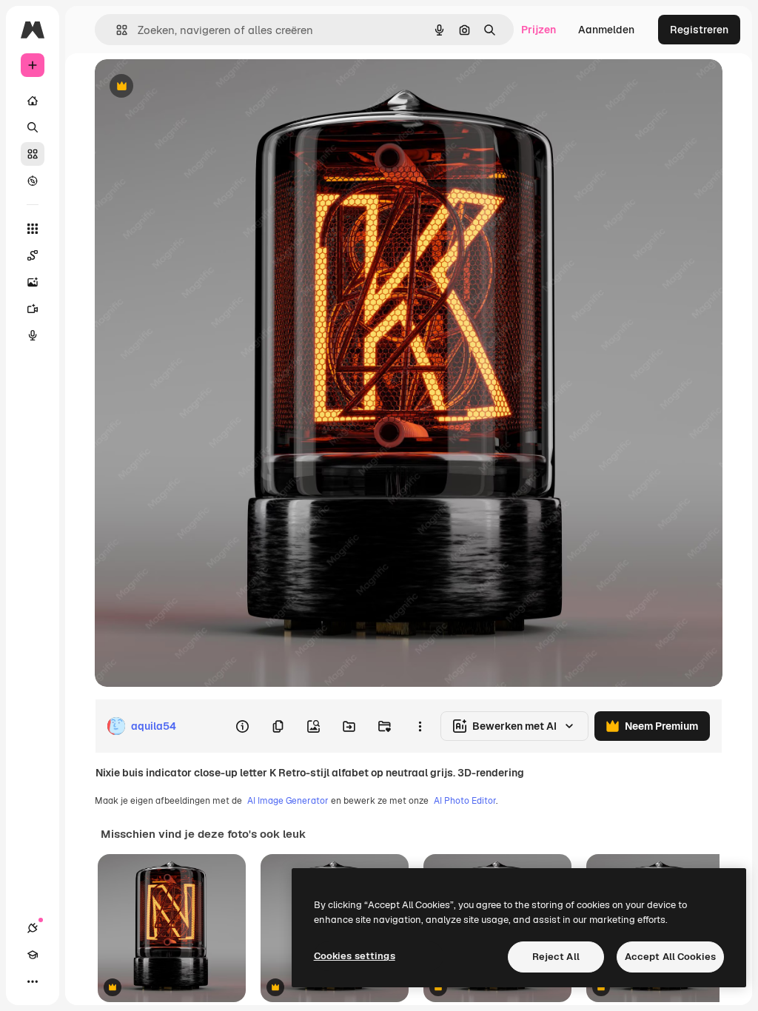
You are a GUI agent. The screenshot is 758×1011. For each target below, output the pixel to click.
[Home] (32, 100)
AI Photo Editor (465, 801)
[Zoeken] (32, 127)
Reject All (556, 956)
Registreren (699, 29)
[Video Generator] (32, 308)
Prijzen (538, 29)
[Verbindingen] (32, 928)
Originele (192, 87)
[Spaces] (32, 255)
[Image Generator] (32, 282)
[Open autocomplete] (115, 30)
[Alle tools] (32, 229)
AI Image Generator (288, 801)
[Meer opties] (420, 726)
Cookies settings (354, 956)
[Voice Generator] (32, 335)
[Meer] (32, 981)
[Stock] (32, 154)
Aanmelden (606, 29)
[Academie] (32, 955)
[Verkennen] (32, 180)
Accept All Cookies (670, 956)
